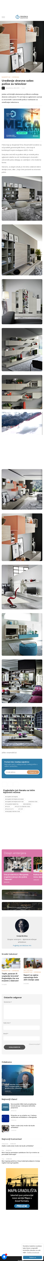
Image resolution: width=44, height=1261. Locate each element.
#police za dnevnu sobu (22, 806)
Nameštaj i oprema (10, 77)
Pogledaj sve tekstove (22, 945)
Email (5, 1034)
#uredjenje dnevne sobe (12, 811)
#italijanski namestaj (11, 804)
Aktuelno (26, 905)
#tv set (20, 809)
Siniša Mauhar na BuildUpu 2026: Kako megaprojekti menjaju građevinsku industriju (17, 1086)
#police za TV (9, 809)
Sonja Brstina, (9, 88)
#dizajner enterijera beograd (14, 799)
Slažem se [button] (32, 1257)
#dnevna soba (32, 801)
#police (7, 806)
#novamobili (27, 804)
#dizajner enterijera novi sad (14, 801)
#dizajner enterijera (11, 796)
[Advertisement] (20, 451)
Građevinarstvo (20, 892)
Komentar (8, 1002)
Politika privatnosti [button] (33, 1252)
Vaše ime (6, 1023)
